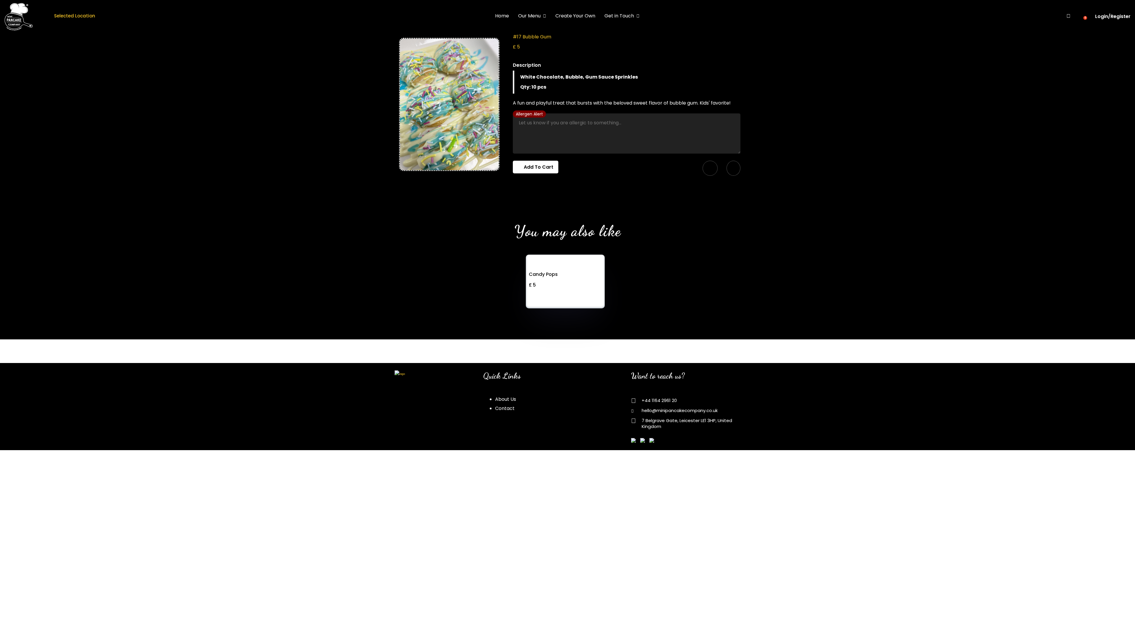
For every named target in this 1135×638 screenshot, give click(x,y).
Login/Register (1113, 16)
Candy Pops (543, 274)
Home (502, 15)
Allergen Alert (529, 114)
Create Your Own (575, 15)
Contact (505, 408)
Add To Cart (537, 167)
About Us (505, 399)
